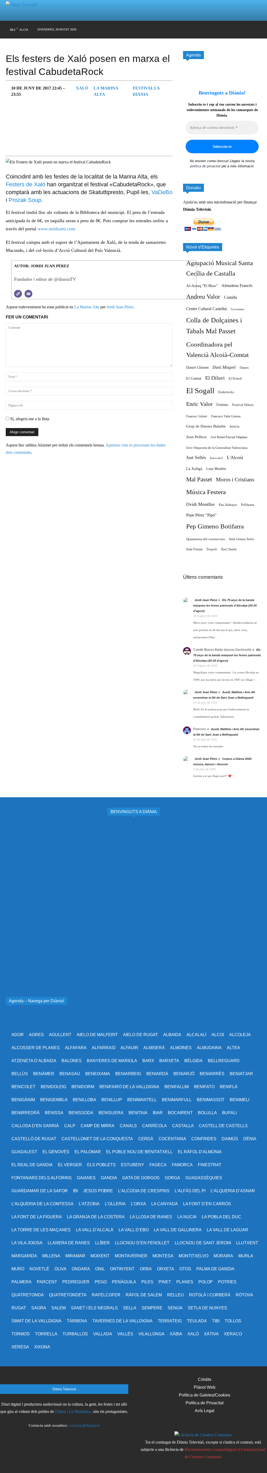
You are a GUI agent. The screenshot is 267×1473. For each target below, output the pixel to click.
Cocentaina (237, 309)
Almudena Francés (236, 285)
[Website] (18, 294)
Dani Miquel (224, 367)
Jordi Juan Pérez (120, 307)
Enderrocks (226, 392)
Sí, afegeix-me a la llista (29, 419)
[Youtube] (227, 30)
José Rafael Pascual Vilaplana (229, 437)
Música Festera (206, 491)
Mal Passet (199, 479)
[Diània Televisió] (23, 10)
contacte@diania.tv (84, 1425)
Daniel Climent (197, 367)
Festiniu (222, 405)
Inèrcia (234, 426)
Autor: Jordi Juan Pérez (41, 266)
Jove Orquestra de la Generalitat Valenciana (216, 448)
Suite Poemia (194, 549)
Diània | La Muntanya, (73, 1411)
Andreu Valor (203, 296)
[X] (207, 30)
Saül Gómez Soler (241, 539)
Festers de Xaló (25, 184)
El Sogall (200, 390)
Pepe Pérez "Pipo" (201, 515)
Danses (244, 367)
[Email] (28, 294)
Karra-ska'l (216, 458)
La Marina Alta (86, 307)
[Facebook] (188, 30)
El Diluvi (215, 378)
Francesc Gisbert (196, 416)
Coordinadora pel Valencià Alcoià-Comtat (217, 349)
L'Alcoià (235, 457)
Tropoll (211, 549)
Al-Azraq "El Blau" (201, 286)
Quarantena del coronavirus (205, 539)
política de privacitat (205, 166)
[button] (250, 10)
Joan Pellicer (196, 437)
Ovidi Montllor (200, 504)
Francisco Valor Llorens (226, 416)
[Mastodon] (247, 30)
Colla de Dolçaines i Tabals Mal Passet (214, 325)
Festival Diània (242, 405)
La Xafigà (194, 469)
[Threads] (257, 30)
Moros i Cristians (235, 479)
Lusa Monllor (216, 469)
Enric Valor (199, 404)
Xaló (82, 88)
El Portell (235, 378)
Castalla (230, 297)
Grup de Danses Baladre (206, 426)
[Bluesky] (237, 30)
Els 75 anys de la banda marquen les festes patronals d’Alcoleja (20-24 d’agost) (225, 605)
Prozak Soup (25, 200)
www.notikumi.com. (57, 228)
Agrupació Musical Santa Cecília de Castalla (219, 268)
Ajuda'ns (190, 202)
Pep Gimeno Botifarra (215, 526)
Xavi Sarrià (228, 549)
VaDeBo (161, 192)
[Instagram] (197, 30)
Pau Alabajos (228, 505)
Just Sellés (196, 457)
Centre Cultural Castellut (206, 309)
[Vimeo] (217, 30)
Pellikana (247, 505)
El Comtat (193, 378)
